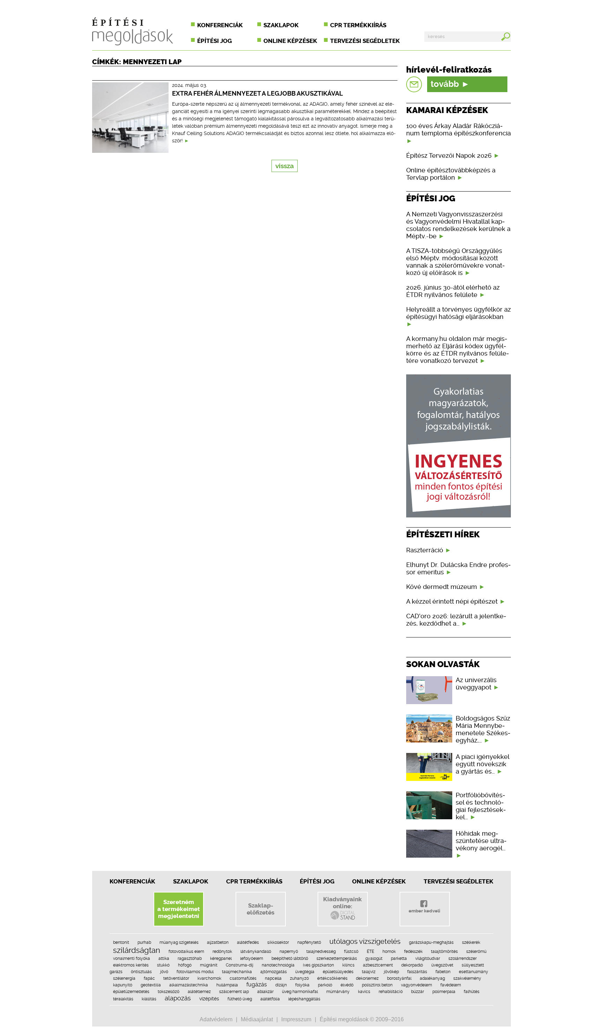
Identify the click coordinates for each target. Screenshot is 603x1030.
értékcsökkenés (332, 978)
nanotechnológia (278, 965)
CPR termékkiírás (358, 25)
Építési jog (214, 40)
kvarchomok (209, 978)
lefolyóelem (251, 958)
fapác (149, 978)
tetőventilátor (176, 978)
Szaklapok (281, 25)
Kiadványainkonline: (342, 903)
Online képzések (290, 40)
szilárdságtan (136, 950)
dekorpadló (412, 965)
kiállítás (149, 999)
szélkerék (471, 942)
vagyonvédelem (416, 985)
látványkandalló (255, 951)
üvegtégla (304, 971)
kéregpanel (221, 958)
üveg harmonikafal (300, 991)
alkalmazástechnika (188, 985)
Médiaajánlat (257, 1019)
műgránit (208, 965)
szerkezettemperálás (337, 958)
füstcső (351, 951)
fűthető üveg (240, 999)
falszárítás (417, 971)
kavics (364, 991)
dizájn (281, 985)
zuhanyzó (299, 978)
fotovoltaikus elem (186, 951)
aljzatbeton (218, 942)
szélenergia (124, 978)
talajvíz (368, 971)
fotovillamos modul (195, 971)
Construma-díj (239, 965)
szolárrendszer (462, 958)
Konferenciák (220, 25)
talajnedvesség (321, 951)
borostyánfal (399, 978)
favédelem (450, 985)
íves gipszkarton (318, 965)
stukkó (163, 965)
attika (163, 958)
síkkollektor (278, 942)
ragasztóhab (190, 958)
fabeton (443, 971)
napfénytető (309, 942)
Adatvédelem (216, 1019)
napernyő (289, 951)
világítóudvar (427, 958)
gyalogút (373, 958)
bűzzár (417, 991)
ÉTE (370, 951)
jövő (164, 971)
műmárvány (338, 991)
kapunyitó (122, 985)
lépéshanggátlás (304, 999)
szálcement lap (234, 991)
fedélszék (413, 951)
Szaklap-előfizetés (260, 909)
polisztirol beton (377, 985)
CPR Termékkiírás (254, 881)
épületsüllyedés (338, 971)
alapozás (178, 998)
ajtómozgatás (273, 971)
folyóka (302, 985)
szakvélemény (467, 978)
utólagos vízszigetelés (365, 941)
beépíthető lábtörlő (289, 958)
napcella (273, 978)
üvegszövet (442, 965)
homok (389, 951)
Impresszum (296, 1019)
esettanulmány (473, 971)
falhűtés (471, 991)
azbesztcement (378, 965)
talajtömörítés (444, 951)
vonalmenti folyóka (131, 958)
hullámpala (227, 985)
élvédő (347, 985)
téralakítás (123, 999)
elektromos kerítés (131, 965)
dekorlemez (367, 978)
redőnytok (222, 951)
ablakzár (265, 991)
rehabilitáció (391, 991)
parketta (399, 958)
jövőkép (391, 971)
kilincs (348, 965)
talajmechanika (237, 971)
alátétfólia (270, 999)
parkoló (325, 985)
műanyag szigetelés (179, 942)
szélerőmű (476, 951)
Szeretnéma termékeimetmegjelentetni (178, 908)
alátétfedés (248, 942)
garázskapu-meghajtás (431, 942)
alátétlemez (199, 991)
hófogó (185, 965)
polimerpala (443, 991)
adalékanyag (432, 978)
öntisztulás (141, 971)
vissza (284, 166)
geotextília (151, 985)
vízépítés (209, 998)
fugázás (256, 984)
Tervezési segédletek (365, 40)
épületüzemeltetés (131, 991)
